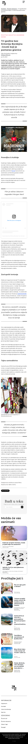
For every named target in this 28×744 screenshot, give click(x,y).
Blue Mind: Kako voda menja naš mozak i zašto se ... (19, 651)
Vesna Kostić (5, 572)
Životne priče (5, 490)
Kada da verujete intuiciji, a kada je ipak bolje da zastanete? (14, 543)
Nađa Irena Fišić (17, 628)
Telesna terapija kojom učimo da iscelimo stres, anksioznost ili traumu (19, 602)
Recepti (3, 727)
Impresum (4, 703)
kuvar (13, 171)
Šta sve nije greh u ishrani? (20, 585)
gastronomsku (22, 293)
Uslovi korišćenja (6, 709)
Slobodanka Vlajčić (17, 642)
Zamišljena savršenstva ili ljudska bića (19, 637)
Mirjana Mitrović (5, 55)
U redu (14, 741)
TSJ (16, 656)
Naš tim (3, 712)
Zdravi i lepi (4, 724)
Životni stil (4, 718)
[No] (26, 738)
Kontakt (3, 706)
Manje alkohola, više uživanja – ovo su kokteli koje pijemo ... (19, 665)
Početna (3, 8)
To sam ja (18, 592)
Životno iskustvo (12, 8)
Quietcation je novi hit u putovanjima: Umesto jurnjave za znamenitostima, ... (20, 621)
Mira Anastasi (10, 546)
